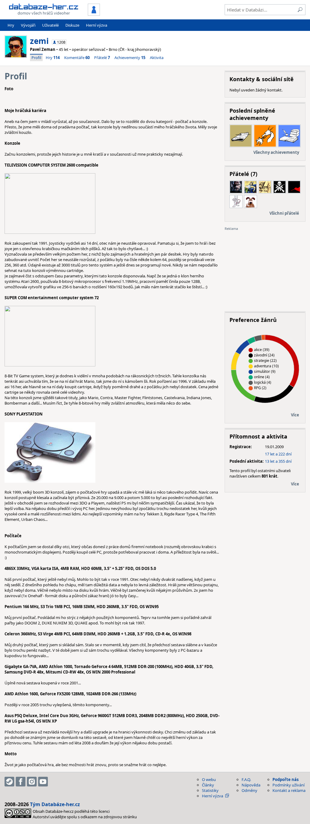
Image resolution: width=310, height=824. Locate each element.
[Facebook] (20, 781)
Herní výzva (96, 25)
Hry (11, 25)
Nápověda (251, 785)
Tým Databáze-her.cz (55, 804)
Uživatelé (50, 25)
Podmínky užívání (288, 785)
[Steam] (9, 781)
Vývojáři (28, 25)
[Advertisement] (265, 269)
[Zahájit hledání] (300, 10)
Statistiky (210, 790)
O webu (209, 779)
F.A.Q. (246, 779)
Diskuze (72, 25)
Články (208, 785)
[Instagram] (32, 781)
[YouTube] (43, 781)
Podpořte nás (285, 779)
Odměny (249, 790)
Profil (36, 57)
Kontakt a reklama (288, 790)
